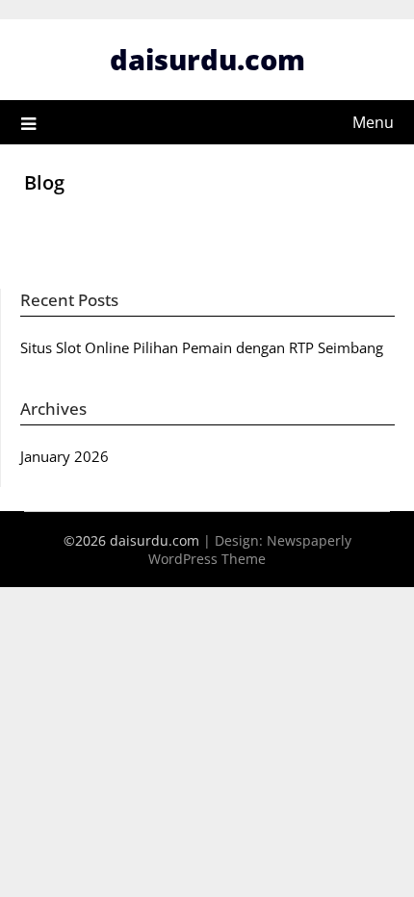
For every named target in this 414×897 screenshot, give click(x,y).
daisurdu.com (207, 59)
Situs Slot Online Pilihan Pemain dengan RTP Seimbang (201, 347)
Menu (373, 122)
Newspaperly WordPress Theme (249, 549)
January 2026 (64, 456)
